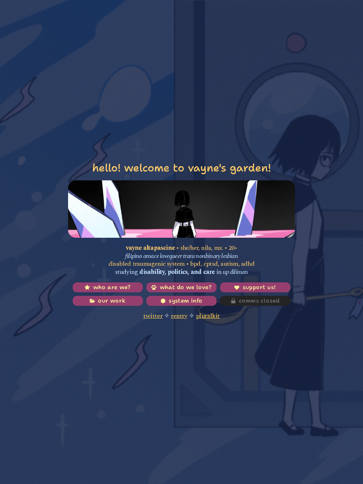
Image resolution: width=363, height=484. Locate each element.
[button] (108, 287)
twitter (152, 316)
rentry (179, 316)
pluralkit (208, 316)
